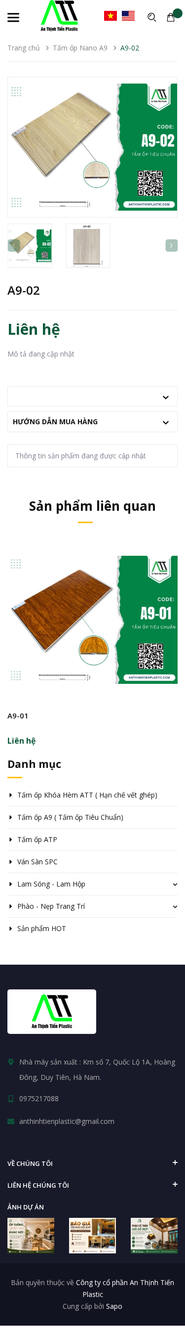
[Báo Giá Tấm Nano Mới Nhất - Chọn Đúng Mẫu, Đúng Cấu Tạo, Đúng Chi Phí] (92, 1235)
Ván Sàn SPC (37, 861)
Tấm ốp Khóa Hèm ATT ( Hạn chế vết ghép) (87, 795)
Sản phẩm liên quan (92, 506)
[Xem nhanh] (92, 647)
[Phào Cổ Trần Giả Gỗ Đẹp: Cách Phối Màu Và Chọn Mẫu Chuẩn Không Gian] (154, 1235)
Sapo (114, 1306)
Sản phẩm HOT (41, 928)
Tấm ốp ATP (37, 839)
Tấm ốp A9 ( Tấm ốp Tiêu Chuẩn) (70, 817)
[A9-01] (92, 620)
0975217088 (39, 1098)
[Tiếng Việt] (110, 16)
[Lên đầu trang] (160, 1304)
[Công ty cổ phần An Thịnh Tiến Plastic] (51, 1011)
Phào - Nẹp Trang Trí (51, 906)
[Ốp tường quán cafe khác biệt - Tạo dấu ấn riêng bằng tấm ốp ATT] (30, 1235)
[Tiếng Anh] (128, 16)
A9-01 (18, 715)
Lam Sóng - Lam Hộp (51, 884)
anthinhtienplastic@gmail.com (66, 1121)
